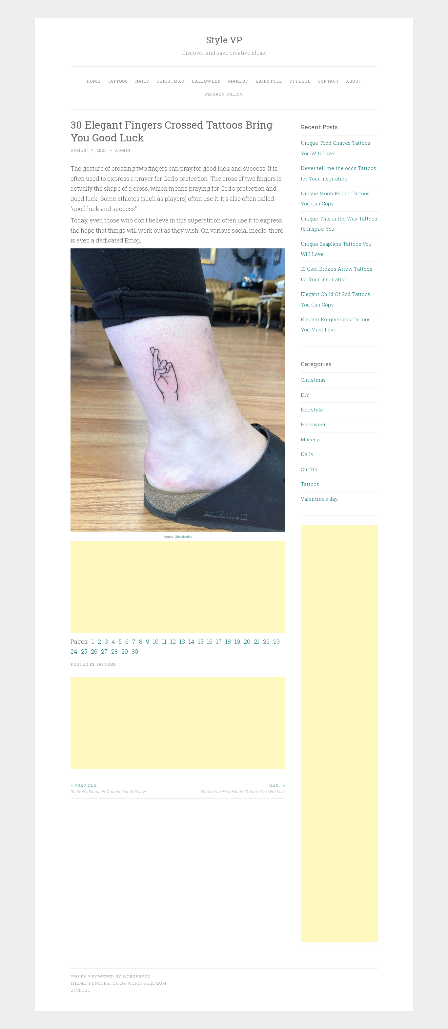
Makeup (238, 81)
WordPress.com (147, 983)
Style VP (224, 40)
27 (104, 651)
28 (114, 651)
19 (237, 641)
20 (247, 641)
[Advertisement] (178, 587)
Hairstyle (268, 81)
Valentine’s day (319, 498)
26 (94, 651)
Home (93, 81)
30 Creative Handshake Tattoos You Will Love (242, 788)
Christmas (170, 81)
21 (256, 641)
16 (210, 641)
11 (164, 641)
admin (123, 150)
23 (276, 641)
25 (84, 651)
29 (124, 651)
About (353, 81)
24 (74, 651)
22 (266, 641)
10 (155, 641)
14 (191, 641)
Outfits (309, 469)
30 (135, 651)
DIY (305, 394)
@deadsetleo (183, 536)
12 (173, 641)
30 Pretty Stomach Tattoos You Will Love (109, 788)
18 (228, 641)
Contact (328, 81)
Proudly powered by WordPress (110, 976)
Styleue (300, 81)
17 (219, 641)
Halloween (206, 81)
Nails (142, 81)
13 (182, 641)
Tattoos (118, 81)
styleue (81, 990)
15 (200, 641)
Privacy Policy (224, 94)
